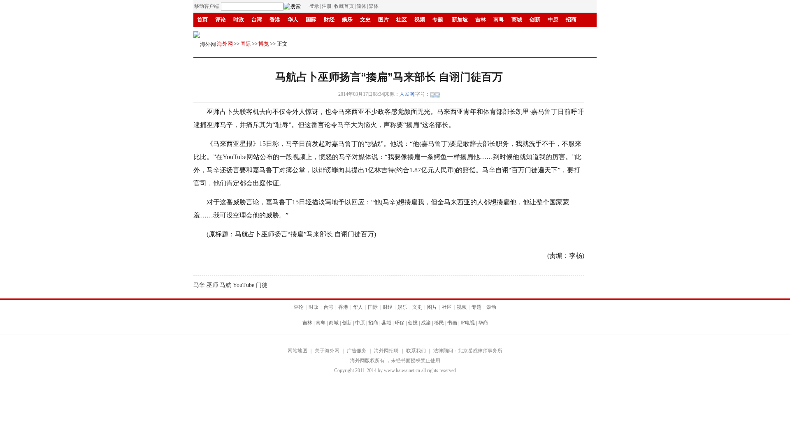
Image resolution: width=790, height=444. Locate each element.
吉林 (480, 19)
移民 (439, 323)
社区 (401, 19)
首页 (202, 19)
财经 (329, 19)
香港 (275, 19)
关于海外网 (327, 351)
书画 (293, 33)
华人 (293, 19)
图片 (383, 19)
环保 (399, 323)
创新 (535, 19)
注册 (327, 6)
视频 (419, 19)
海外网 (225, 44)
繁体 (374, 6)
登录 (314, 6)
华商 (335, 33)
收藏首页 (344, 6)
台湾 (256, 19)
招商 (571, 19)
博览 (263, 44)
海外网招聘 (386, 351)
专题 (437, 19)
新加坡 (460, 19)
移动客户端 (206, 6)
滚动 (354, 33)
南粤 (498, 19)
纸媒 (373, 33)
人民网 (407, 94)
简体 (361, 6)
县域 (386, 323)
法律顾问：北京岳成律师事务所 (467, 351)
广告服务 (357, 351)
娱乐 (347, 19)
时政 (238, 19)
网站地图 (297, 351)
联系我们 (416, 351)
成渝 (426, 323)
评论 (220, 19)
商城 (516, 19)
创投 (413, 323)
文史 (365, 19)
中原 (553, 19)
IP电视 (314, 33)
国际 (311, 19)
